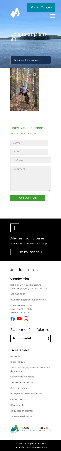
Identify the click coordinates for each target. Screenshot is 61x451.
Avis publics (16, 356)
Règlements (17, 405)
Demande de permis (21, 382)
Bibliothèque (17, 361)
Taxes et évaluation (21, 416)
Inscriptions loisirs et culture (26, 393)
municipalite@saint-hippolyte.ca (28, 299)
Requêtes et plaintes (21, 410)
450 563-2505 (17, 294)
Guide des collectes (21, 388)
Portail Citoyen (41, 7)
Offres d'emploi (19, 399)
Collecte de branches (22, 376)
